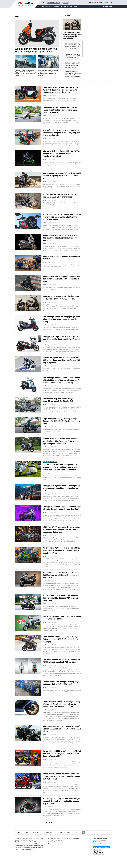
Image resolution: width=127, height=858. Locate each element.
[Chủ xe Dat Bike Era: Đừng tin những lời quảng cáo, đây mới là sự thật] (28, 623)
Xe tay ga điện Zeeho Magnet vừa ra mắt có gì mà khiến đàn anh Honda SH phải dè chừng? (62, 508)
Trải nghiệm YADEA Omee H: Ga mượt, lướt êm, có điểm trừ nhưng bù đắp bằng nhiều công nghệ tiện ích (60, 110)
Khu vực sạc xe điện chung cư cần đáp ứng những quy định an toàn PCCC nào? (60, 682)
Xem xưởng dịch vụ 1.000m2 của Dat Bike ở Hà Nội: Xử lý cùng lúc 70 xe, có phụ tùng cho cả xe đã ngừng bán (61, 132)
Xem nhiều (68, 15)
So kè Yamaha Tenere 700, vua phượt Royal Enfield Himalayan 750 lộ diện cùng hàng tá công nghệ (60, 639)
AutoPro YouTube (103, 2)
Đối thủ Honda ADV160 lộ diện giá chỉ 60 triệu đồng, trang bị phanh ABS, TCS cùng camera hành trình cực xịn (61, 550)
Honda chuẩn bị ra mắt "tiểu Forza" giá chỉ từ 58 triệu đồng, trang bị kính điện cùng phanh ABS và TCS (61, 575)
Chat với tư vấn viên (102, 847)
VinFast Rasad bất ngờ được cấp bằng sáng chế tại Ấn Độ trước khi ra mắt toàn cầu (72, 35)
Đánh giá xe (48, 6)
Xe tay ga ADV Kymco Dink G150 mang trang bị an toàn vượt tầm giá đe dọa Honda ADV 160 (61, 488)
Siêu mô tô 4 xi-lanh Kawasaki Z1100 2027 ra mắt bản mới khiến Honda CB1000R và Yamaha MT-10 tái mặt (61, 153)
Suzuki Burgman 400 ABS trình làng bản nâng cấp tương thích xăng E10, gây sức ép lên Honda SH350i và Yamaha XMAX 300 (61, 704)
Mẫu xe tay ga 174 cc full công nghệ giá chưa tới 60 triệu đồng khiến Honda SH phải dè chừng (61, 319)
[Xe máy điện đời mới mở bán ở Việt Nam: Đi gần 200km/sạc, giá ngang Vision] (37, 33)
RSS (76, 832)
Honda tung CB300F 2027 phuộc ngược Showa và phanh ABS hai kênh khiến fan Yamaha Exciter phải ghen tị (62, 217)
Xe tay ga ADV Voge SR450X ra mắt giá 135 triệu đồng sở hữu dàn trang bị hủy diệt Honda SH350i (62, 339)
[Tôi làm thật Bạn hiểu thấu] (48, 462)
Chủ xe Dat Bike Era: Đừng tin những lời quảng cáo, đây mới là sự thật (62, 617)
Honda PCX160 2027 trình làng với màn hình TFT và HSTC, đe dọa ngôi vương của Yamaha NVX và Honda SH (61, 776)
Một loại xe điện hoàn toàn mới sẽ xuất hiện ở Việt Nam (61, 257)
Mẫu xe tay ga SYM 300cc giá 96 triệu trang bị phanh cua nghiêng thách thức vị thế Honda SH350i (62, 175)
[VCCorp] (98, 852)
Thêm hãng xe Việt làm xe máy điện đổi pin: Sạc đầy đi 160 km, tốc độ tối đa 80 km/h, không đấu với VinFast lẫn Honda (73, 46)
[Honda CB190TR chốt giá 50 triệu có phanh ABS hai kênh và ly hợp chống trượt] (28, 201)
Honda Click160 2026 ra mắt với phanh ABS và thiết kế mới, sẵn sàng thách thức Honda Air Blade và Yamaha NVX (62, 753)
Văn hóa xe (57, 6)
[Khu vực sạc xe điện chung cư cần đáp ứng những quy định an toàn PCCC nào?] (28, 688)
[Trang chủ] (19, 833)
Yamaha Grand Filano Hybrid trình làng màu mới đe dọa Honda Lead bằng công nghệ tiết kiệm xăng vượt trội (48, 72)
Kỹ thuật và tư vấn (66, 6)
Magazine (93, 2)
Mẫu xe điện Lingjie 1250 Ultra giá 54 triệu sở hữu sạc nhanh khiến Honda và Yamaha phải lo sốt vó (62, 728)
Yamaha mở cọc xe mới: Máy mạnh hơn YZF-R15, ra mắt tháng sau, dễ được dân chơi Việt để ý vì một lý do (61, 360)
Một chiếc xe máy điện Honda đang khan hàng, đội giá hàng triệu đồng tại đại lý (60, 399)
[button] (83, 832)
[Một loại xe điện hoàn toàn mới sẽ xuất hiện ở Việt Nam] (28, 263)
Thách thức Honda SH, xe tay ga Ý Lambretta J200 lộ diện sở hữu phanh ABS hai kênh (61, 660)
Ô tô (42, 6)
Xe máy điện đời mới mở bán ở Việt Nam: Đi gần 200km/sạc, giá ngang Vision (36, 50)
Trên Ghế (66, 2)
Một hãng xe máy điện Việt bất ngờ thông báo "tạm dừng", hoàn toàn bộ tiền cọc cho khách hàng (61, 278)
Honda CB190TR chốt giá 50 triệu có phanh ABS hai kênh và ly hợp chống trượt (72, 56)
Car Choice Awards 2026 (53, 2)
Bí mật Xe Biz (108, 6)
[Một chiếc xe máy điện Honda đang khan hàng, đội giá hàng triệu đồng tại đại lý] (28, 405)
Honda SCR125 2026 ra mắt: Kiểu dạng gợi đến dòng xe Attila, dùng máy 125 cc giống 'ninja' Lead (60, 598)
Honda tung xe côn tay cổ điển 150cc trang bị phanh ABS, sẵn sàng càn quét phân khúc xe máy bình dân (61, 801)
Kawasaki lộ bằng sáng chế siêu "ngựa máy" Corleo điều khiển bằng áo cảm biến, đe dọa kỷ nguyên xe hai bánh (25, 72)
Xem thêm (48, 823)
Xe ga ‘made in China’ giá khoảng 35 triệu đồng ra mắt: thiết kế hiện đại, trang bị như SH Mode (62, 421)
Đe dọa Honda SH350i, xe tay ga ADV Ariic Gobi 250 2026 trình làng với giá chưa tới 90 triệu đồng (60, 237)
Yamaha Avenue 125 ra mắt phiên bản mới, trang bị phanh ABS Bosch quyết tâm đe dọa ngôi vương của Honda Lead (61, 441)
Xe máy (75, 6)
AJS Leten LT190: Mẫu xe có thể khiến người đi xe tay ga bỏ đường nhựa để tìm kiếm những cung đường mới (61, 529)
